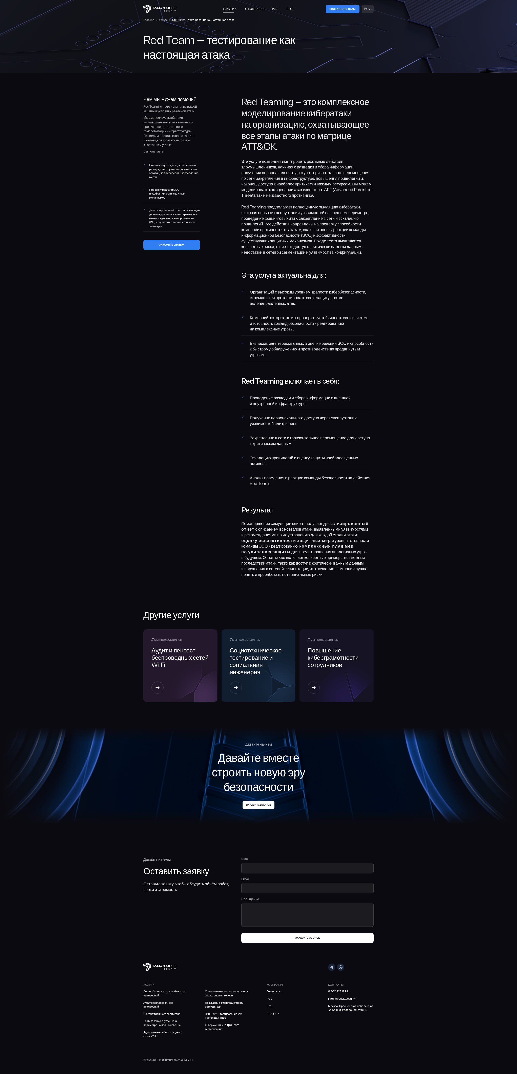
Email (245, 879)
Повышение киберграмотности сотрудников (224, 1005)
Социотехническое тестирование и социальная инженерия (226, 993)
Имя (244, 859)
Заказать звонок (258, 805)
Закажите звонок (171, 245)
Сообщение (250, 899)
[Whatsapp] (340, 967)
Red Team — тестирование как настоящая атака (223, 1016)
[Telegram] (331, 967)
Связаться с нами (342, 9)
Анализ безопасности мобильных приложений (164, 993)
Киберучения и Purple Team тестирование (222, 1027)
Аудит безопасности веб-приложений (158, 1005)
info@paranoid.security (342, 999)
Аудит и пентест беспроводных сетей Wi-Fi (162, 1034)
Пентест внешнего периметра (161, 1014)
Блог (290, 9)
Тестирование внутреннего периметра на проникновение (162, 1023)
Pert (275, 9)
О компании (255, 9)
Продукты (273, 1013)
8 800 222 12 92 (338, 991)
